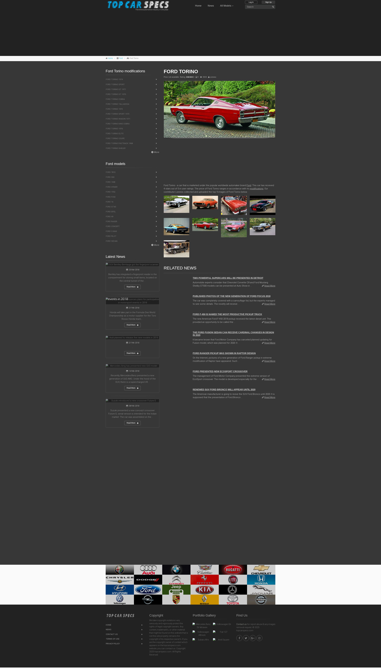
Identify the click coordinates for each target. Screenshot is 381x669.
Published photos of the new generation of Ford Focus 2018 (231, 296)
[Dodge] (148, 580)
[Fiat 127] (222, 632)
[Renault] (204, 600)
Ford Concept (113, 226)
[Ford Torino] (219, 109)
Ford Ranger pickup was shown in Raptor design (224, 353)
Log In (251, 2)
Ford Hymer (111, 187)
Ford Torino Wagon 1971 (118, 119)
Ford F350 (110, 197)
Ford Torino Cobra (115, 99)
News (211, 5)
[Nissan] (261, 600)
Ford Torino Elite (115, 133)
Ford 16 (109, 202)
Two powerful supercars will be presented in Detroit (228, 278)
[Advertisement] (190, 33)
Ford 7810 (110, 172)
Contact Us (112, 634)
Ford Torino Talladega (117, 104)
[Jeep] (176, 590)
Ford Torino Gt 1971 (116, 89)
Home (198, 5)
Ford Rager (111, 221)
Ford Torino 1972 (114, 109)
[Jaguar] (261, 590)
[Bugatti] (233, 570)
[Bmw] (176, 570)
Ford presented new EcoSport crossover (220, 371)
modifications (256, 188)
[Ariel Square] (222, 640)
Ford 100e (110, 182)
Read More (269, 285)
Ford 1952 (110, 192)
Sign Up (268, 2)
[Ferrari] (204, 580)
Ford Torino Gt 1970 (116, 94)
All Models (225, 5)
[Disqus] (219, 442)
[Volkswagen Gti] (222, 625)
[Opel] (148, 600)
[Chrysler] (120, 580)
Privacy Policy (113, 644)
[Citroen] (176, 580)
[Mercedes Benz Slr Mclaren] (202, 626)
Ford (121, 58)
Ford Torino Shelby (116, 148)
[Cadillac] (204, 570)
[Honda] (261, 580)
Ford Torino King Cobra (117, 124)
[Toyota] (233, 600)
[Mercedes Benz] (233, 590)
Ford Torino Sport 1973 (117, 114)
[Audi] (148, 570)
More (156, 152)
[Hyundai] (120, 590)
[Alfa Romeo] (120, 570)
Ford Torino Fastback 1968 (119, 143)
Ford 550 (110, 177)
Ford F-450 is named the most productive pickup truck (227, 314)
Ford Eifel (111, 212)
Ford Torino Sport (115, 84)
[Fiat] (233, 580)
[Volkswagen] (120, 600)
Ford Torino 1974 (114, 79)
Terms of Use (112, 639)
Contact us (241, 624)
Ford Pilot (111, 236)
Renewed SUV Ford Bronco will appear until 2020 (224, 389)
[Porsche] (176, 600)
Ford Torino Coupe (115, 138)
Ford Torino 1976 (114, 128)
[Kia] (204, 590)
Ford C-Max (111, 231)
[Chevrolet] (261, 570)
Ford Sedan (111, 241)
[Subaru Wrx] (202, 640)
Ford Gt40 (111, 207)
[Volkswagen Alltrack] (202, 633)
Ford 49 (109, 216)
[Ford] (148, 590)
